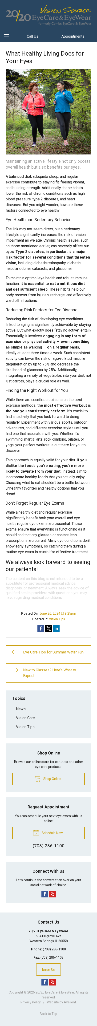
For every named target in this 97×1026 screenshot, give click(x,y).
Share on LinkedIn (56, 628)
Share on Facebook (40, 628)
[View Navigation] (8, 36)
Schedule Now (52, 833)
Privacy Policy (30, 1002)
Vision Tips (57, 619)
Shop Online (52, 779)
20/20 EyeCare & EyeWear (55, 992)
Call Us (32, 36)
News (21, 709)
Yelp (52, 894)
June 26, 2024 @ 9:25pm (57, 613)
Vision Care (25, 718)
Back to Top (48, 1014)
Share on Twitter (48, 628)
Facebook (44, 894)
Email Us (48, 969)
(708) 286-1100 (54, 949)
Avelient (70, 1002)
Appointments (73, 36)
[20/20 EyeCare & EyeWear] (48, 14)
